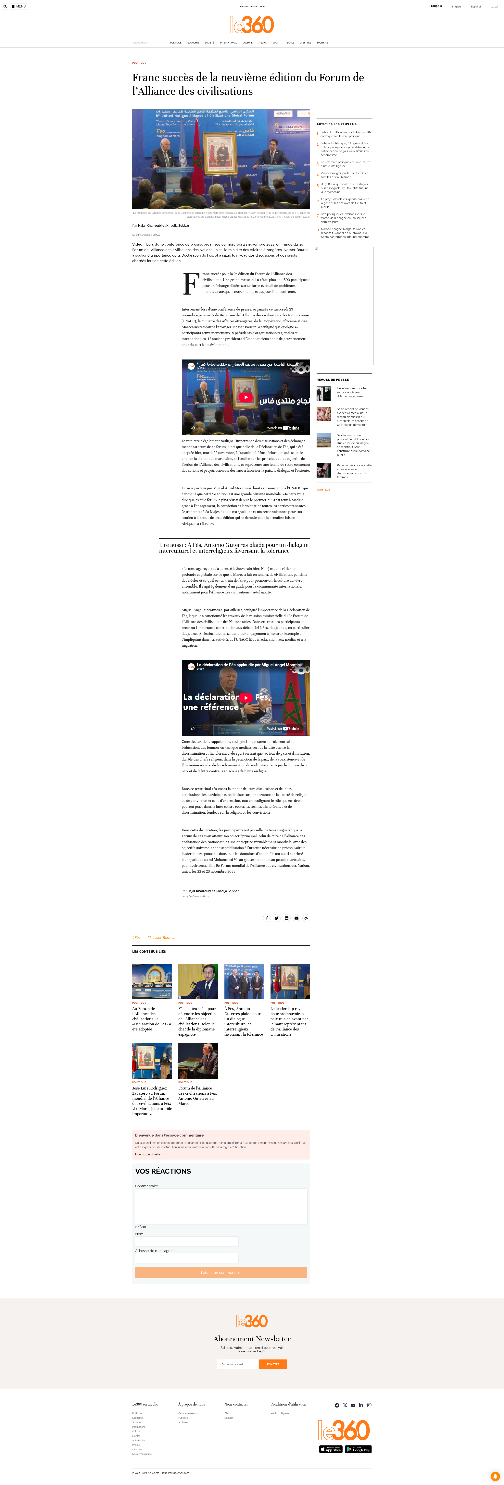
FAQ (226, 1413)
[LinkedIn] (361, 1404)
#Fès (136, 937)
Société (209, 43)
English (456, 6)
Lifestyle (305, 43)
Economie (193, 43)
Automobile (138, 1440)
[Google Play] (358, 1448)
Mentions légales (280, 1413)
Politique (176, 43)
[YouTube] (353, 1404)
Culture (248, 43)
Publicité (183, 1418)
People (290, 43)
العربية (494, 6)
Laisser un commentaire (221, 1273)
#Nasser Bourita (161, 937)
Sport (276, 43)
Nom (139, 1234)
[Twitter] (345, 1404)
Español (476, 6)
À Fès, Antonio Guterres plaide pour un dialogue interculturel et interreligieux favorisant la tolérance (234, 547)
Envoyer (273, 1364)
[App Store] (331, 1448)
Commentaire (146, 1186)
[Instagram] (369, 1405)
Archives (183, 1422)
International (228, 43)
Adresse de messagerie (155, 1251)
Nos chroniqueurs (142, 1454)
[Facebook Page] (337, 1404)
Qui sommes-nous (188, 1413)
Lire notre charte (147, 1154)
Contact (228, 1418)
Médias (262, 43)
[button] (495, 1476)
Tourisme (322, 43)
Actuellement (139, 42)
